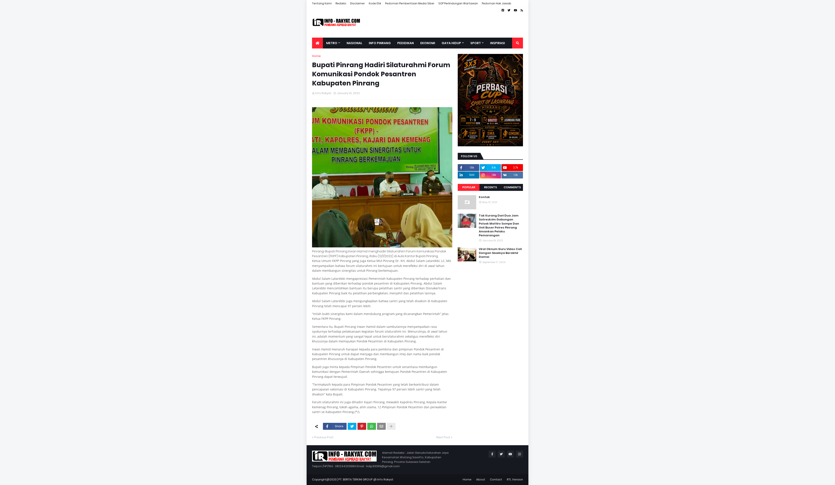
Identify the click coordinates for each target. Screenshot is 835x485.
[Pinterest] (361, 426)
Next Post (443, 437)
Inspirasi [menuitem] (497, 43)
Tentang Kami (322, 3)
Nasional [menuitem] (354, 43)
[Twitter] (352, 426)
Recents (490, 187)
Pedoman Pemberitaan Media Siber (409, 3)
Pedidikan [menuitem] (405, 43)
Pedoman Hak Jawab (496, 3)
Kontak (484, 197)
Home (316, 56)
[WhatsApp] (371, 426)
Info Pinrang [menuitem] (380, 43)
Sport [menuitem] (475, 43)
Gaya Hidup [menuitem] (451, 43)
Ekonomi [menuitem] (427, 43)
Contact (496, 479)
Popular (468, 187)
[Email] (381, 426)
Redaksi (341, 3)
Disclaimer (357, 3)
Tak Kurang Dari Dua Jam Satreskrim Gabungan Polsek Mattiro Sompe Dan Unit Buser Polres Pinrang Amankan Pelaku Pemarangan (499, 225)
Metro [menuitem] (331, 43)
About (480, 479)
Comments (512, 187)
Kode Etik (375, 3)
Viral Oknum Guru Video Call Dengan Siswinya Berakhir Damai (500, 253)
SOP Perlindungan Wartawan (458, 3)
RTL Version (515, 479)
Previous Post (324, 437)
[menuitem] (317, 43)
